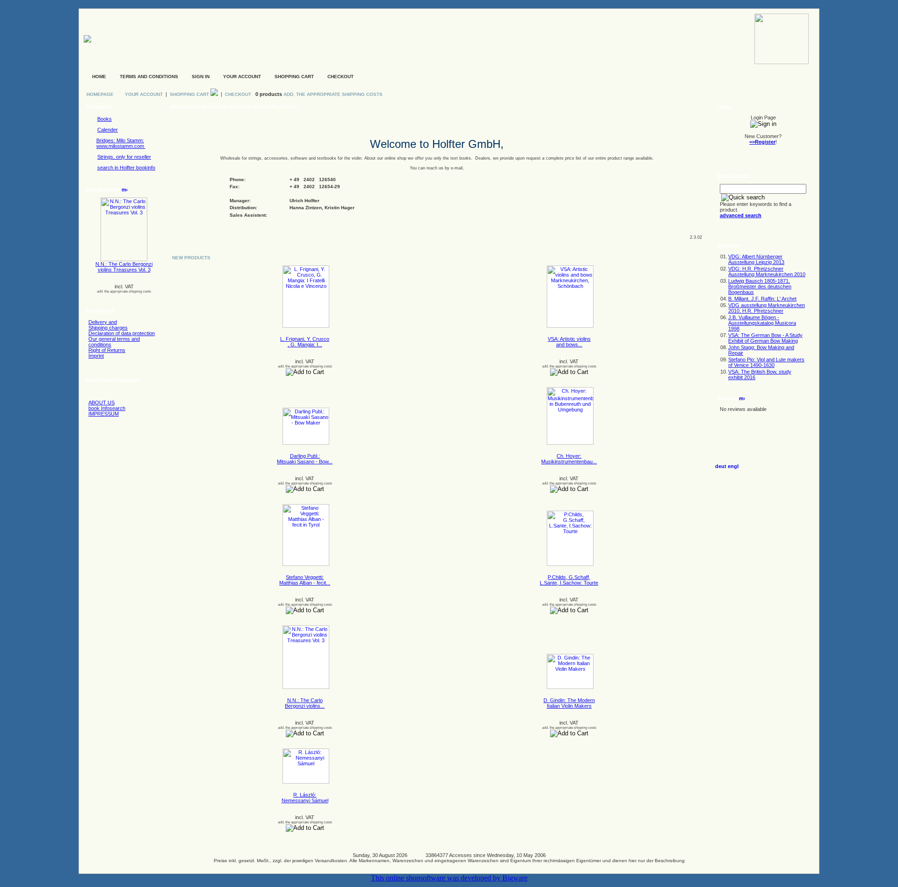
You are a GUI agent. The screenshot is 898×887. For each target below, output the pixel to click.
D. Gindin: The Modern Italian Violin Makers (569, 703)
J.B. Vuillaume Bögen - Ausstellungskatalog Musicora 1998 (762, 323)
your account (144, 94)
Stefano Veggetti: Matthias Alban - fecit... (304, 580)
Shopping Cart (190, 94)
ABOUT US (101, 402)
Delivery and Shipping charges (108, 324)
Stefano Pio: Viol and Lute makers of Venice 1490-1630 (766, 362)
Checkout (340, 76)
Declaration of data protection (121, 333)
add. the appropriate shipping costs (124, 291)
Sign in (201, 76)
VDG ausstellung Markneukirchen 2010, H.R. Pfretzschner (766, 308)
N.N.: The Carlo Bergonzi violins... (305, 703)
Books (104, 119)
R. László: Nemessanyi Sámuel (305, 797)
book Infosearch (106, 408)
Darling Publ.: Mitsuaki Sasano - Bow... (305, 458)
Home (99, 76)
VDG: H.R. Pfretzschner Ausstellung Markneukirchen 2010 (766, 271)
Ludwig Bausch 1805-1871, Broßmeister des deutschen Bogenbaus (759, 286)
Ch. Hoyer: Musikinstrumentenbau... (569, 458)
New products (191, 257)
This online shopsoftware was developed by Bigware (449, 878)
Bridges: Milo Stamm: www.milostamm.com (120, 143)
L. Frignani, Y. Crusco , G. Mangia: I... (304, 341)
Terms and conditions (149, 76)
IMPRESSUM (103, 414)
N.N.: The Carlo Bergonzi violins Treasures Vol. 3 (123, 266)
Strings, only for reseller (124, 157)
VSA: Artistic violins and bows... (569, 341)
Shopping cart (294, 76)
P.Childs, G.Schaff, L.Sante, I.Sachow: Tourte (569, 580)
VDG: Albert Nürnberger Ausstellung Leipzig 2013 (756, 259)
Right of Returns (106, 350)
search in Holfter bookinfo (126, 167)
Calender (107, 129)
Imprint (96, 356)
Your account (242, 76)
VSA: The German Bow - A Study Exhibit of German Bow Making (765, 338)
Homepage (100, 94)
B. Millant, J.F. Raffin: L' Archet (762, 298)
